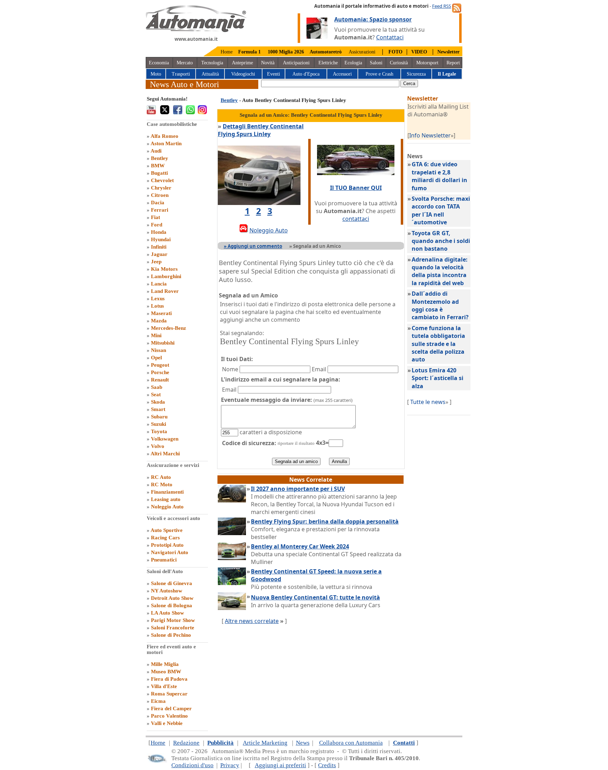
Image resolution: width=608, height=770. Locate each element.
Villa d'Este (164, 686)
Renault (160, 380)
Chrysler (161, 188)
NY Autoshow (166, 590)
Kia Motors (164, 269)
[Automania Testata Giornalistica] (196, 30)
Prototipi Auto (167, 545)
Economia (159, 62)
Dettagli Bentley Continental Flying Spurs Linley (261, 130)
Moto (156, 74)
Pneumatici (164, 560)
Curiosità (399, 62)
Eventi (273, 74)
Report (453, 62)
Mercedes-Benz (168, 328)
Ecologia (353, 62)
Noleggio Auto (167, 506)
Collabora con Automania (351, 742)
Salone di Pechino (171, 635)
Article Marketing (265, 742)
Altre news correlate (252, 621)
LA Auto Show (167, 613)
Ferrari (159, 210)
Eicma (158, 701)
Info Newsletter (430, 135)
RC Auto (161, 477)
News (303, 742)
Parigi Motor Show (173, 620)
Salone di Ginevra (171, 583)
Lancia (159, 284)
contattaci (355, 219)
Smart (158, 409)
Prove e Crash (379, 74)
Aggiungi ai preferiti (280, 765)
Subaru (159, 416)
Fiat (155, 217)
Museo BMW (166, 671)
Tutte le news (427, 402)
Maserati (161, 313)
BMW (158, 165)
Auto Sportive (167, 530)
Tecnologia (212, 62)
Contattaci (390, 37)
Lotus (157, 306)
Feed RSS (441, 6)
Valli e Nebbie (167, 723)
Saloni (376, 62)
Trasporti (181, 74)
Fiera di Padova (169, 679)
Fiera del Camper (171, 708)
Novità (267, 62)
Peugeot (160, 365)
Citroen (160, 195)
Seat (156, 394)
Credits (327, 765)
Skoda (158, 402)
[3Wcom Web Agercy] (157, 761)
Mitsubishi (163, 343)
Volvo (157, 446)
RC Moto (161, 484)
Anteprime (242, 62)
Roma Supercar (169, 694)
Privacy (229, 765)
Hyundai (161, 239)
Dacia (157, 202)
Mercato (185, 62)
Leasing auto (165, 499)
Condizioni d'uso (192, 765)
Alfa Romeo (164, 136)
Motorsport (427, 62)
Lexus (158, 298)
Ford (156, 224)
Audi (156, 151)
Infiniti (158, 247)
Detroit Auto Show (172, 598)
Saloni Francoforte (172, 627)
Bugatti (159, 173)
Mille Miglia (165, 664)
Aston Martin (166, 143)
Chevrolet (162, 180)
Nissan (158, 350)
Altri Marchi (165, 453)
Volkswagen (164, 439)
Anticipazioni (296, 62)
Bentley (159, 158)
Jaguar (159, 254)
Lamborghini (166, 276)
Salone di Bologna (171, 605)
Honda (158, 232)
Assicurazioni (362, 51)
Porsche (160, 372)
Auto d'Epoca (305, 74)
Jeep (156, 261)
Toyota (159, 431)
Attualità (210, 74)
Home (227, 51)
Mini (156, 335)
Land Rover (165, 291)
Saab (156, 387)
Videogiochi (243, 74)
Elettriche (328, 62)
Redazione (186, 742)
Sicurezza (416, 74)
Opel (156, 357)
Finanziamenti (167, 492)
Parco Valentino (169, 716)
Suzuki (158, 424)
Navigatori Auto (169, 552)
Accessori (342, 74)
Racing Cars (165, 537)
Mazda (159, 320)
